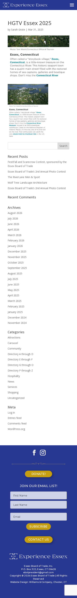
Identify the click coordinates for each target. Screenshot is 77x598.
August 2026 (15, 213)
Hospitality (14, 376)
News (11, 381)
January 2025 (15, 312)
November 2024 (17, 323)
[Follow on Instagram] (43, 452)
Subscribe (38, 526)
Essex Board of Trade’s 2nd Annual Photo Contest (37, 171)
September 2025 (17, 268)
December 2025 (17, 251)
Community (14, 348)
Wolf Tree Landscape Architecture (27, 182)
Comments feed (17, 423)
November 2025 (17, 257)
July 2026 (13, 218)
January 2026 (15, 246)
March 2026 (14, 235)
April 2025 (13, 295)
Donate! (38, 474)
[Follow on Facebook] (34, 452)
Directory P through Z (20, 370)
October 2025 (16, 262)
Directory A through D (20, 354)
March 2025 (14, 301)
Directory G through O (20, 365)
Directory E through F (20, 359)
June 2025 (13, 284)
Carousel (13, 343)
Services (12, 387)
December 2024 (17, 317)
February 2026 (16, 240)
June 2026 (13, 224)
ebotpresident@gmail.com (38, 572)
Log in (11, 412)
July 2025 (13, 279)
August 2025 (15, 273)
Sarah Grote (18, 29)
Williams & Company (40, 582)
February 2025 (16, 306)
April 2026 (13, 229)
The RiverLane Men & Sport (24, 177)
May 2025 (13, 290)
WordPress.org (16, 429)
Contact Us (38, 539)
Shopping (13, 392)
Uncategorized (16, 398)
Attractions (14, 337)
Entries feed (14, 418)
